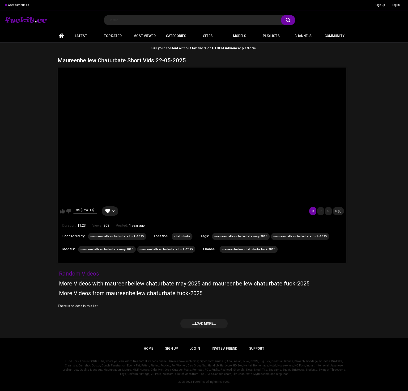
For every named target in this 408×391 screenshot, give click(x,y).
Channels (302, 36)
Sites (207, 36)
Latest (81, 36)
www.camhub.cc (18, 5)
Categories (176, 36)
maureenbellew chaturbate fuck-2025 (117, 236)
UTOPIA (218, 48)
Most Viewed (144, 36)
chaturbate (182, 236)
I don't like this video (68, 211)
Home (61, 36)
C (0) (338, 211)
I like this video (62, 211)
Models (239, 36)
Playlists (271, 36)
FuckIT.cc (199, 381)
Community (334, 36)
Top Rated (113, 36)
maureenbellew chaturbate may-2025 (240, 236)
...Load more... (204, 323)
